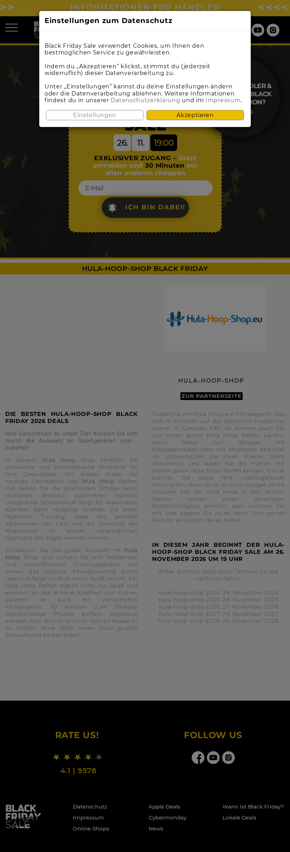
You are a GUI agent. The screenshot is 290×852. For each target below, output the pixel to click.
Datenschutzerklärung (145, 100)
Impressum (222, 100)
